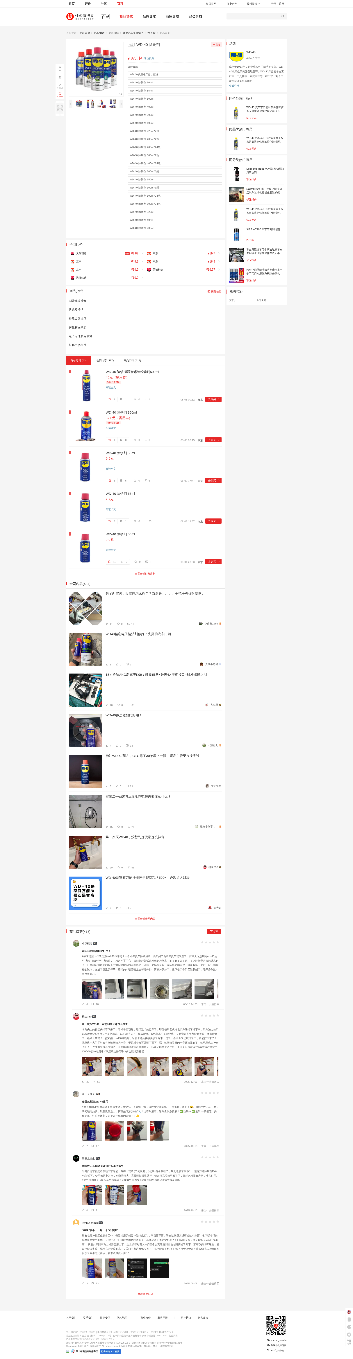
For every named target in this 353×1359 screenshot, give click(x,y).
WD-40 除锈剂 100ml (142, 122)
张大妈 (217, 907)
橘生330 (213, 867)
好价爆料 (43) (79, 360)
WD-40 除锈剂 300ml (142, 114)
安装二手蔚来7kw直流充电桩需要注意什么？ (138, 796)
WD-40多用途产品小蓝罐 (144, 74)
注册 (281, 3)
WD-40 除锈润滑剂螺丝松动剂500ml (132, 372)
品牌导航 (149, 16)
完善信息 (216, 291)
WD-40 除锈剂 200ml (142, 228)
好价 (88, 3)
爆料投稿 (252, 3)
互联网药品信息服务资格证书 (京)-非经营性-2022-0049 (140, 1335)
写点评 (214, 931)
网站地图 (122, 1317)
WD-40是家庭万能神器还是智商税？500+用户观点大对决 (148, 877)
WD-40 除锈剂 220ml (142, 211)
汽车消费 (99, 32)
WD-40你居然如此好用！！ (126, 715)
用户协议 (186, 1317)
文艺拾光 (216, 785)
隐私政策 (203, 1317)
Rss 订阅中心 (277, 1350)
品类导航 (195, 16)
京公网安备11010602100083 (80, 1332)
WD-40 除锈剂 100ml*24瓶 (145, 195)
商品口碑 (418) (132, 360)
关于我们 (71, 1317)
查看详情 (234, 85)
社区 (104, 3)
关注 (218, 44)
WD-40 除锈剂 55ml (141, 90)
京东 (200, 399)
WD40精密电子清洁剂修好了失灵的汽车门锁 (138, 634)
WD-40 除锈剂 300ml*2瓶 (144, 155)
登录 (273, 3)
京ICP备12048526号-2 (162, 1332)
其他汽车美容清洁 (133, 32)
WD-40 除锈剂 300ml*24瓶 (145, 203)
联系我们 (88, 1317)
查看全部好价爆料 (145, 573)
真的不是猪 (211, 664)
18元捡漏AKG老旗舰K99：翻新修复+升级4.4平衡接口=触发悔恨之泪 (156, 674)
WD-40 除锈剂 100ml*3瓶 (144, 187)
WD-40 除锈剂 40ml (141, 219)
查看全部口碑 (145, 1293)
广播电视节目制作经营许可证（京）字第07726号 (90, 1339)
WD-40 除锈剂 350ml (142, 179)
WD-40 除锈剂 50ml (141, 82)
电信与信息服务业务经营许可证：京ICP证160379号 (123, 1332)
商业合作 (232, 3)
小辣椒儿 (213, 745)
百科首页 (85, 32)
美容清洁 (113, 32)
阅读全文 (111, 387)
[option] (80, 103)
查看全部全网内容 (145, 918)
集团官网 (211, 3)
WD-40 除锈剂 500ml (142, 98)
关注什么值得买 (278, 1345)
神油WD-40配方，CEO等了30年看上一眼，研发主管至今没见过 (152, 756)
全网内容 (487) (105, 360)
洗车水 (232, 300)
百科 (120, 3)
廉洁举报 (162, 1317)
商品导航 (126, 16)
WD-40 (151, 32)
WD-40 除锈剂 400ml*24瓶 (145, 163)
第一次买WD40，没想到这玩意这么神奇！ (137, 837)
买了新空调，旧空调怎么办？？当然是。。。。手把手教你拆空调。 (155, 593)
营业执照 (173, 1335)
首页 (72, 3)
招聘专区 (105, 1317)
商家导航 (172, 16)
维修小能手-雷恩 (209, 826)
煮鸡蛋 (214, 704)
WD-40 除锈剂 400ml (142, 106)
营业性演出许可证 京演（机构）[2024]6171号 (88, 1335)
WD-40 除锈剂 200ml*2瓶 (144, 171)
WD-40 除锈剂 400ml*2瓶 (144, 139)
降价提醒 (149, 58)
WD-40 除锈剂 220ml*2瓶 (144, 131)
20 (150, 521)
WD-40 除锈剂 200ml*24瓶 (145, 147)
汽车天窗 (261, 300)
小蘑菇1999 (211, 623)
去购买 (214, 399)
